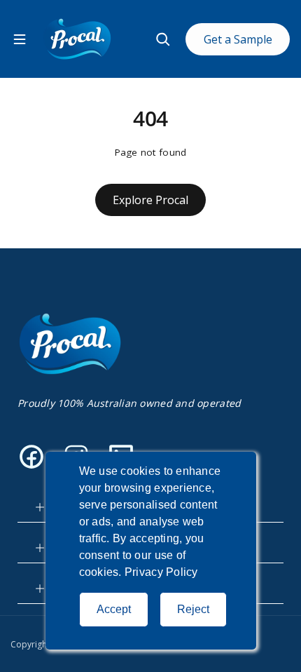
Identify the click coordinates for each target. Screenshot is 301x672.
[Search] (163, 39)
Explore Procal (150, 200)
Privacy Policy (161, 572)
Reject (193, 609)
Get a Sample (238, 39)
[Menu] (19, 39)
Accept (114, 609)
